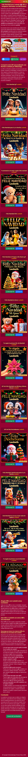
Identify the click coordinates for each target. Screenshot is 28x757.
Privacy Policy (19, 755)
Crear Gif (19, 119)
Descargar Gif (10, 119)
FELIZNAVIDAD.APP (6, 1)
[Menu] (18, 1)
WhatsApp (15, 59)
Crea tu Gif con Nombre (14, 716)
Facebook (6, 59)
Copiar (24, 59)
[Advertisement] (14, 739)
